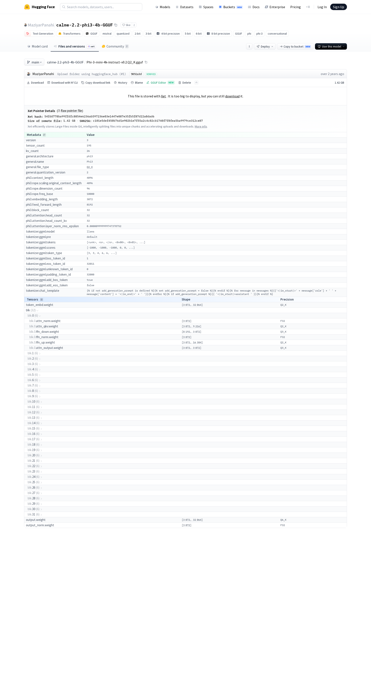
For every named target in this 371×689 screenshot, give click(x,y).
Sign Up (338, 7)
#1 (122, 74)
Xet (163, 96)
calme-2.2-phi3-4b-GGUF (84, 24)
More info (201, 126)
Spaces (208, 7)
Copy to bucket (297, 46)
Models (165, 7)
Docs (256, 7)
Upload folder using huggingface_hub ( (89, 74)
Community (117, 46)
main (35, 62)
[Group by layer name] (44, 135)
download (232, 96)
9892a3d (136, 74)
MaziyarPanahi (41, 25)
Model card (40, 46)
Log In (322, 7)
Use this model (331, 46)
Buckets (232, 7)
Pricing (295, 7)
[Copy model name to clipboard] (115, 24)
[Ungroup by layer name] (41, 299)
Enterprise (277, 7)
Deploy (265, 46)
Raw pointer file (71, 111)
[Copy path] (146, 62)
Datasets (186, 7)
